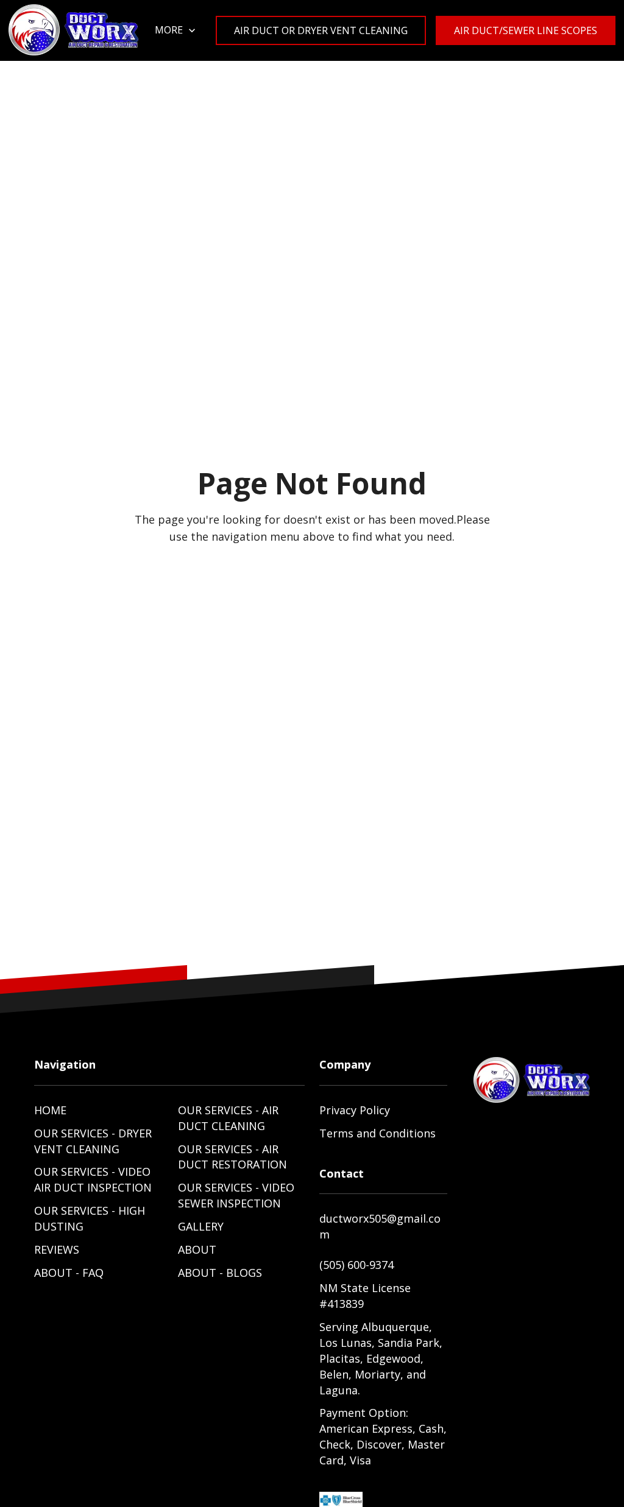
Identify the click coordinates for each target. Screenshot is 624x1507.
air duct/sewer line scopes (525, 30)
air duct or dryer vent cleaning (321, 30)
